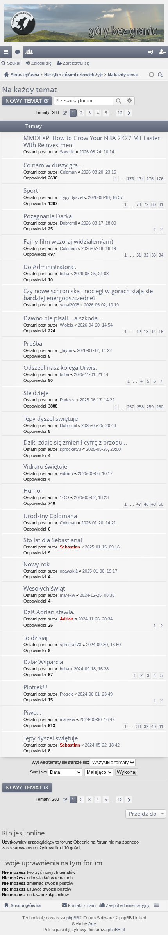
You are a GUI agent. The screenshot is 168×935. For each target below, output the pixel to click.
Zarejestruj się (76, 63)
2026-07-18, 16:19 (98, 248)
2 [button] (81, 113)
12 (138, 331)
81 (161, 204)
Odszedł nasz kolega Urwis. (60, 367)
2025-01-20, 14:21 (98, 522)
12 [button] (120, 113)
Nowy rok (36, 564)
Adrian (66, 619)
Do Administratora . (50, 267)
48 (146, 504)
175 (150, 178)
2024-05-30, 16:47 (97, 719)
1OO (64, 497)
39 (146, 726)
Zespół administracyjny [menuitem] (128, 905)
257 (130, 406)
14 (153, 331)
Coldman (68, 172)
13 (146, 331)
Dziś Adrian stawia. (49, 612)
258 (140, 406)
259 (150, 406)
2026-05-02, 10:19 (101, 304)
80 (153, 204)
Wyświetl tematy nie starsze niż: (61, 761)
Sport (30, 190)
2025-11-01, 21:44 (91, 374)
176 (159, 178)
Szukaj (13, 63)
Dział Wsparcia (43, 662)
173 (130, 178)
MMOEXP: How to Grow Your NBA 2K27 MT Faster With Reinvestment (91, 141)
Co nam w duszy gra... (52, 165)
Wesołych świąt (44, 588)
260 (159, 406)
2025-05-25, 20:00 (103, 449)
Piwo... (32, 712)
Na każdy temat (29, 89)
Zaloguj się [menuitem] (152, 53)
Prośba (32, 343)
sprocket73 (70, 449)
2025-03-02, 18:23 (91, 497)
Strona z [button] (64, 113)
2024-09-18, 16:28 (91, 668)
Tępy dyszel (71, 197)
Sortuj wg (39, 771)
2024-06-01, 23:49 (95, 694)
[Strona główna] (84, 23)
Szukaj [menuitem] (161, 75)
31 (138, 255)
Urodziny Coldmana (50, 516)
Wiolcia (66, 325)
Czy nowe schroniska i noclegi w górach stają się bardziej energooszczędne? (88, 294)
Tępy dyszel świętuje (50, 418)
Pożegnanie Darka (47, 216)
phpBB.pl (116, 929)
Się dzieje (35, 393)
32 (146, 255)
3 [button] (89, 113)
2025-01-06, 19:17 (99, 571)
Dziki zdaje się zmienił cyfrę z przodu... (75, 442)
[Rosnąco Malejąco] (99, 772)
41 (161, 726)
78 (138, 204)
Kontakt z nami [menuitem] (82, 905)
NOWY (23, 100)
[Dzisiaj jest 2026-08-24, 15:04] (151, 74)
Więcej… (7, 53)
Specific (67, 151)
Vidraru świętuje (45, 466)
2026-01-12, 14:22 (94, 350)
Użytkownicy (31, 53)
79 (146, 204)
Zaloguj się (41, 63)
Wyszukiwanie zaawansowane (129, 100)
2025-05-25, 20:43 (98, 425)
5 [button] (106, 113)
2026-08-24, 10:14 (96, 151)
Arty (92, 923)
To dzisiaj (35, 637)
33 (153, 255)
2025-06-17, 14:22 (97, 399)
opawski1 (69, 571)
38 (138, 726)
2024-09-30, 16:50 (103, 644)
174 (140, 178)
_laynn (66, 350)
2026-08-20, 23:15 (98, 172)
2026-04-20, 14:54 (95, 325)
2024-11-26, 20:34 (95, 619)
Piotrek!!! (35, 687)
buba (64, 273)
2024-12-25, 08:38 (97, 595)
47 (138, 504)
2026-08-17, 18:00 (98, 223)
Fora (19, 53)
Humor (33, 490)
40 (153, 726)
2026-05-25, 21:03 (91, 273)
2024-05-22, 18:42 (102, 745)
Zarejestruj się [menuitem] (163, 53)
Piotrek (66, 694)
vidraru (66, 473)
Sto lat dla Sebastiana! (52, 540)
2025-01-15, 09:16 (102, 547)
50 (161, 504)
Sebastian (70, 547)
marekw (67, 595)
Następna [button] (128, 113)
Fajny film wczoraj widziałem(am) (68, 241)
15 (161, 331)
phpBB (72, 918)
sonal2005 (69, 304)
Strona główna (26, 905)
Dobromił (68, 223)
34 (161, 255)
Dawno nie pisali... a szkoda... (62, 318)
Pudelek (67, 399)
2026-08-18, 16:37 (105, 197)
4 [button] (98, 113)
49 (153, 504)
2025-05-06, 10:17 (95, 473)
